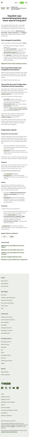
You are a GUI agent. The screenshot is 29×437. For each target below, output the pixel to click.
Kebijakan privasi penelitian (8, 402)
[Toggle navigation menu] (26, 2)
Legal (2, 394)
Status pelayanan (5, 374)
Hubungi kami (7, 175)
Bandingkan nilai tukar (6, 330)
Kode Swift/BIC (5, 322)
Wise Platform (4, 286)
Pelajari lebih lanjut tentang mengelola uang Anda (14, 63)
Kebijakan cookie (5, 399)
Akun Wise (3, 295)
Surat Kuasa (7, 150)
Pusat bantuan (4, 372)
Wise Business (4, 283)
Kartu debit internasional (7, 303)
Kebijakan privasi (5, 396)
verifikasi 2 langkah (6, 117)
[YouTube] (14, 388)
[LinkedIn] (17, 388)
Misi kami (3, 358)
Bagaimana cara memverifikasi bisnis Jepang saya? (14, 259)
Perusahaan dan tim (6, 341)
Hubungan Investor (6, 355)
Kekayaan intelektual (6, 415)
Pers (2, 350)
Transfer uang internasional (8, 297)
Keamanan (3, 347)
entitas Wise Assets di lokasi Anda (9, 431)
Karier (2, 352)
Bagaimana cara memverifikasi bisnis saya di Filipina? (12, 246)
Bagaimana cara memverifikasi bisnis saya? (12, 249)
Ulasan (3, 363)
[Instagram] (10, 388)
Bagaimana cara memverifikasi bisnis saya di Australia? (12, 253)
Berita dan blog (5, 344)
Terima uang (4, 305)
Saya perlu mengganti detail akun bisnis (11, 256)
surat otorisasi (7, 105)
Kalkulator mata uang (6, 317)
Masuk (16, 2)
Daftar (22, 2)
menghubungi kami (6, 94)
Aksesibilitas (4, 413)
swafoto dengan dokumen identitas (18, 109)
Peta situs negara (5, 407)
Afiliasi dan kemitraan (6, 360)
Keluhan (3, 404)
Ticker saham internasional (8, 319)
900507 (13, 426)
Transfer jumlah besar (6, 300)
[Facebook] (2, 388)
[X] (6, 388)
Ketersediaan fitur (5, 333)
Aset (2, 308)
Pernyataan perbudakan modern (9, 410)
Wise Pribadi (4, 281)
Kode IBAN (4, 325)
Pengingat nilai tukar (6, 327)
